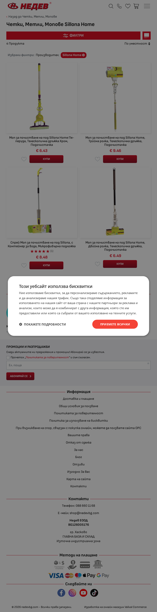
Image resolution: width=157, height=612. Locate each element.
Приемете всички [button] (115, 324)
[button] (42, 324)
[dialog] (78, 306)
